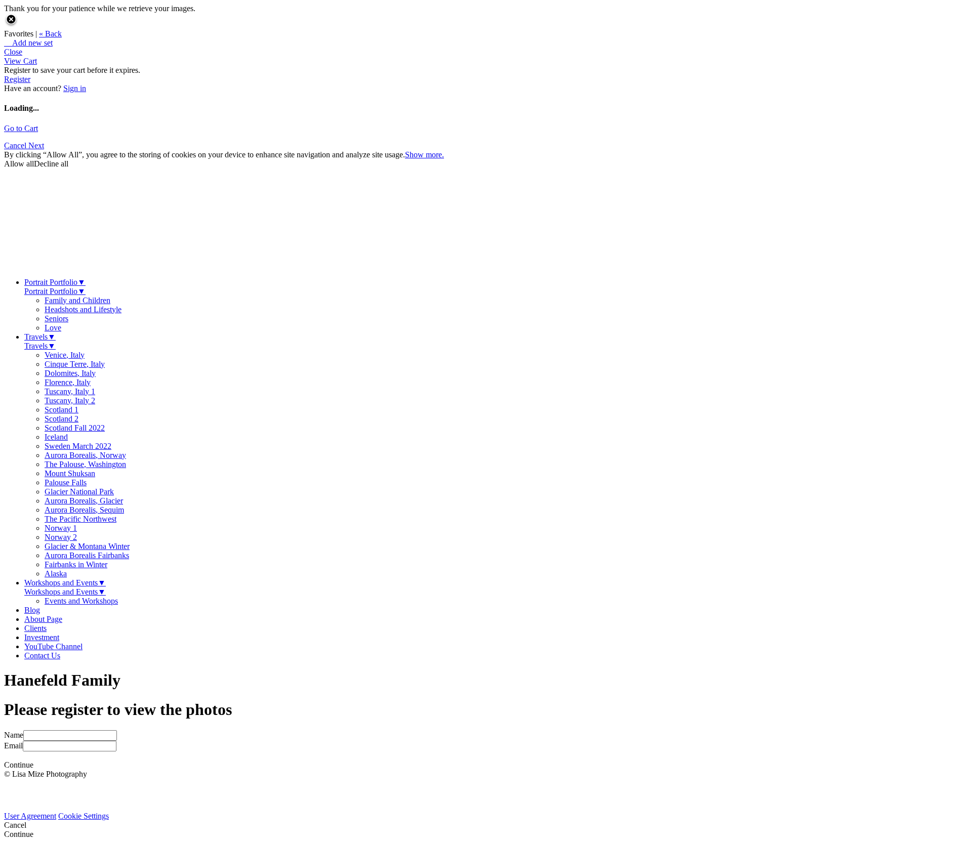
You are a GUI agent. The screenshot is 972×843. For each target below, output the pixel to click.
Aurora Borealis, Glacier (84, 500)
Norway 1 (61, 528)
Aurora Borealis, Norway (85, 455)
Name (13, 735)
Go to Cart (21, 128)
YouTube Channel (53, 646)
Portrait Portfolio (55, 282)
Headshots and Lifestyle (83, 309)
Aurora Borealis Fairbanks (87, 555)
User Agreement (30, 816)
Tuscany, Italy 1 (70, 391)
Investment (41, 637)
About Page (43, 619)
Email (13, 745)
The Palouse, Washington (85, 464)
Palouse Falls (66, 482)
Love (53, 327)
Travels (40, 336)
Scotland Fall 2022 (75, 428)
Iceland (56, 437)
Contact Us (42, 655)
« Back (50, 33)
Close (13, 52)
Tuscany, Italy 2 (70, 400)
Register (17, 79)
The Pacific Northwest (80, 519)
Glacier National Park (79, 491)
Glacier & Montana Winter (87, 546)
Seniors (56, 318)
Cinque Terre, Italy (75, 364)
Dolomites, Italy (70, 373)
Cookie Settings (83, 816)
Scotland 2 (61, 418)
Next (36, 145)
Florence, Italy (68, 382)
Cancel (16, 145)
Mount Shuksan (70, 473)
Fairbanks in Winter (76, 564)
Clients (35, 628)
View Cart (20, 61)
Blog (32, 610)
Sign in (74, 88)
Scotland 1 (61, 409)
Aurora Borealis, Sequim (84, 509)
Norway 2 (61, 537)
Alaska (56, 573)
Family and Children (77, 300)
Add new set (28, 42)
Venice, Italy (65, 355)
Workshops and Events (65, 582)
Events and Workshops (81, 601)
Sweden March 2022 (78, 446)
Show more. (424, 154)
